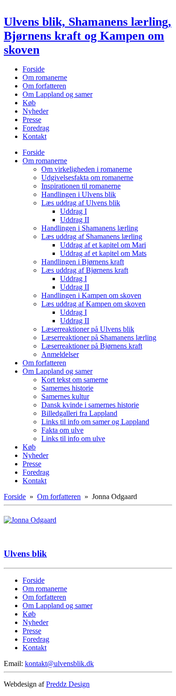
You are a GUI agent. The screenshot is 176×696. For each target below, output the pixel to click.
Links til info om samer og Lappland (95, 422)
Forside (34, 69)
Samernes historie (67, 388)
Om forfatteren (44, 86)
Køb (29, 103)
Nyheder (35, 111)
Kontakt (34, 136)
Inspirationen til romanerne (81, 186)
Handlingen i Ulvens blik (78, 194)
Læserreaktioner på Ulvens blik (87, 329)
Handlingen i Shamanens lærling (89, 228)
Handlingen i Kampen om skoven (91, 295)
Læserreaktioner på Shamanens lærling (98, 337)
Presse (32, 119)
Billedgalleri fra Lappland (79, 413)
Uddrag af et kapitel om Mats (103, 253)
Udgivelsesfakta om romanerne (87, 177)
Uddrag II (74, 220)
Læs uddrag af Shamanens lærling (91, 236)
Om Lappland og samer (57, 94)
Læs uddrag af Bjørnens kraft (84, 270)
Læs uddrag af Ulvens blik (80, 203)
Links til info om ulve (73, 438)
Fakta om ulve (62, 430)
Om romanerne (45, 77)
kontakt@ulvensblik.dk (59, 663)
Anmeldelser (60, 354)
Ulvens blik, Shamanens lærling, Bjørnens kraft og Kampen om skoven (87, 36)
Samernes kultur (65, 396)
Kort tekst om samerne (74, 380)
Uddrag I (73, 211)
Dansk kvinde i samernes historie (90, 405)
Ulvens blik (25, 553)
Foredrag (36, 128)
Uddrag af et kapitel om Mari (103, 245)
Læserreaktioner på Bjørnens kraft (91, 346)
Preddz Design (68, 684)
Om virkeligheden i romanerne (86, 169)
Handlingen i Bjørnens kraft (82, 262)
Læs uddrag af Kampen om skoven (93, 304)
